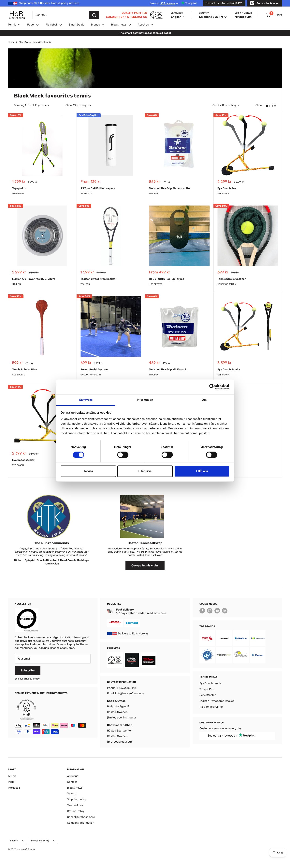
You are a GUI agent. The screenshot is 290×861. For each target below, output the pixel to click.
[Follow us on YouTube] (217, 610)
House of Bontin (226, 284)
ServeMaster (207, 695)
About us (143, 24)
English (14, 840)
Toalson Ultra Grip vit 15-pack (168, 369)
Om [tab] (204, 399)
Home (11, 42)
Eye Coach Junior (23, 459)
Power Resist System (94, 369)
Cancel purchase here (81, 817)
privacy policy (32, 678)
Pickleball (51, 24)
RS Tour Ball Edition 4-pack (97, 188)
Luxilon (16, 284)
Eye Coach (223, 193)
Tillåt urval (145, 471)
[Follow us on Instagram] (209, 610)
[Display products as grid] (267, 105)
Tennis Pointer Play (24, 369)
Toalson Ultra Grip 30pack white (169, 188)
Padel (30, 24)
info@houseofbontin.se (129, 693)
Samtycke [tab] (86, 399)
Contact (72, 782)
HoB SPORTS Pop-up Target (166, 278)
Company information (80, 822)
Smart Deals (76, 24)
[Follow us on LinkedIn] (224, 610)
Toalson (153, 193)
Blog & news (118, 24)
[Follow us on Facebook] (202, 610)
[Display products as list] (274, 105)
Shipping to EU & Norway (49, 3)
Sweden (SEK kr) (40, 840)
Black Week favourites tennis (35, 42)
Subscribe (28, 670)
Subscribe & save (268, 3)
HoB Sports (155, 284)
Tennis (12, 24)
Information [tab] (145, 399)
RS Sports (86, 193)
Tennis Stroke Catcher (231, 278)
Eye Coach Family (228, 369)
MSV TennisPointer (211, 706)
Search (71, 793)
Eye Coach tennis (210, 683)
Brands (95, 24)
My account (243, 17)
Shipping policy (76, 799)
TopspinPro (19, 188)
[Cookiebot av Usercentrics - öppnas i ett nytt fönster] (212, 387)
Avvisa (88, 471)
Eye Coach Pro (226, 188)
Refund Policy (75, 811)
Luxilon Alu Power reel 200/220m (33, 278)
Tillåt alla (202, 471)
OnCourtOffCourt (90, 374)
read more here (157, 613)
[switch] (122, 455)
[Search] (94, 15)
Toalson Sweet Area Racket (97, 278)
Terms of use (75, 805)
